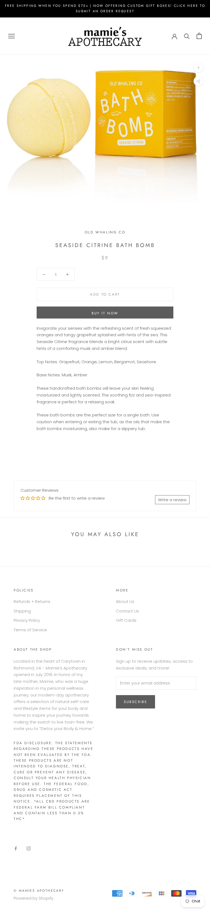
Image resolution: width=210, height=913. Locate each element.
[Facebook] (16, 848)
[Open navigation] (11, 36)
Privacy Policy (27, 620)
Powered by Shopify (33, 898)
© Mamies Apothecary (39, 890)
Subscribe (135, 701)
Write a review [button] (172, 500)
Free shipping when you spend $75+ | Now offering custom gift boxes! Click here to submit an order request (105, 8)
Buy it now (105, 313)
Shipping (22, 611)
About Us (125, 601)
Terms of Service (30, 630)
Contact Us (127, 611)
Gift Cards (126, 620)
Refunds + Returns (32, 601)
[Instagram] (29, 848)
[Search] (187, 36)
